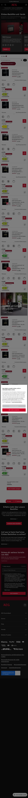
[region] (14, 399)
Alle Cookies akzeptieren (14, 409)
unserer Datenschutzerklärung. (17, 402)
